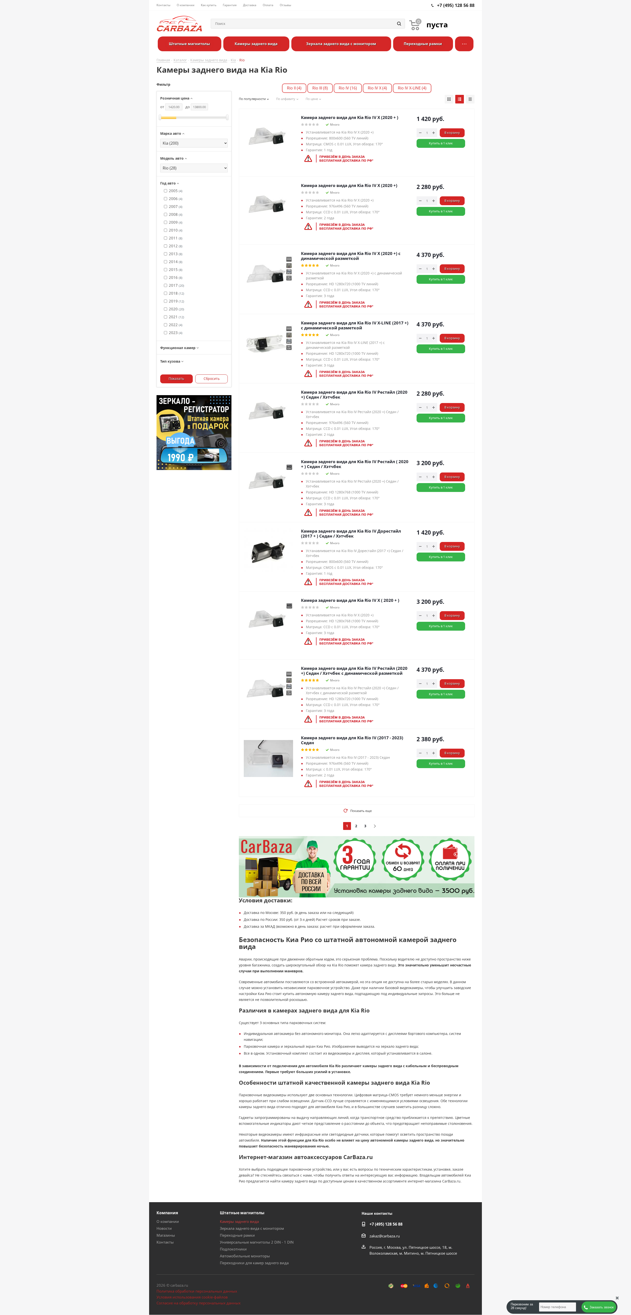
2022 (175, 324)
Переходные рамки (237, 1235)
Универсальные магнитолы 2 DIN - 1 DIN (257, 1242)
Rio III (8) (320, 88)
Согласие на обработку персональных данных (199, 1302)
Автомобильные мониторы (245, 1255)
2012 (175, 245)
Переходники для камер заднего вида (254, 1262)
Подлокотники (233, 1249)
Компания (167, 1212)
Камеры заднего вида (239, 1221)
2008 (175, 214)
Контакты (165, 1242)
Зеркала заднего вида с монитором (252, 1228)
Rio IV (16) (348, 88)
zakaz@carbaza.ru (384, 1235)
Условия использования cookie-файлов (192, 1297)
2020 (176, 308)
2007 (175, 206)
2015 (175, 269)
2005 (175, 190)
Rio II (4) (294, 88)
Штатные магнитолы (242, 1212)
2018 (176, 293)
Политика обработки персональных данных (197, 1291)
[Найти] (399, 24)
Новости (164, 1228)
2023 (175, 332)
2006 (175, 198)
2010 (175, 230)
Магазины (166, 1235)
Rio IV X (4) (377, 88)
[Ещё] (464, 43)
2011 (175, 238)
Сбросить (212, 378)
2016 (175, 277)
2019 (176, 301)
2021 (176, 316)
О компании (168, 1221)
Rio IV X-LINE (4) (412, 88)
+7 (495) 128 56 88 (386, 1224)
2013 (175, 253)
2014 (175, 261)
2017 (176, 285)
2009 (175, 222)
